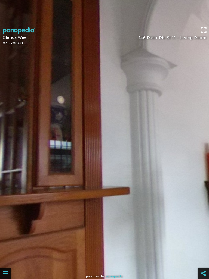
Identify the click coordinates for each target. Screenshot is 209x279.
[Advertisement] (104, 12)
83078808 (13, 42)
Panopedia (114, 276)
